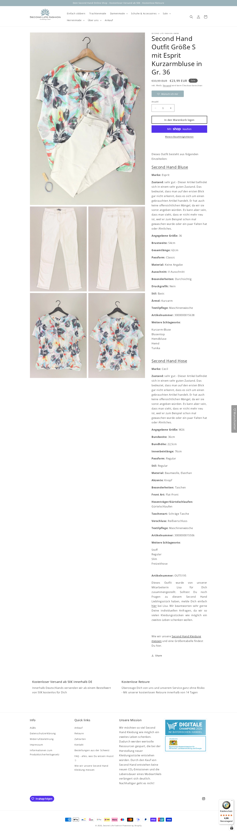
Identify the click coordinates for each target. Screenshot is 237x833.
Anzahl (155, 101)
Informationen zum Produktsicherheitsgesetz (44, 752)
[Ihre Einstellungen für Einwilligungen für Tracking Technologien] (231, 827)
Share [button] (158, 655)
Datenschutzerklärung (43, 733)
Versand (167, 85)
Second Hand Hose (169, 360)
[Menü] (232, 801)
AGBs (33, 727)
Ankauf (78, 727)
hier (154, 606)
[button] (118, 13)
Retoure (79, 733)
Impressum (36, 744)
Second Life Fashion (112, 825)
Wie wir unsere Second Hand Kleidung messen (91, 767)
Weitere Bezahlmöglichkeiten (179, 136)
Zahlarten (80, 739)
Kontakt (78, 744)
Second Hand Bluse (170, 167)
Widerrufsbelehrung (42, 739)
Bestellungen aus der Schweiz (92, 750)
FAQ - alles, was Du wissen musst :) (94, 758)
